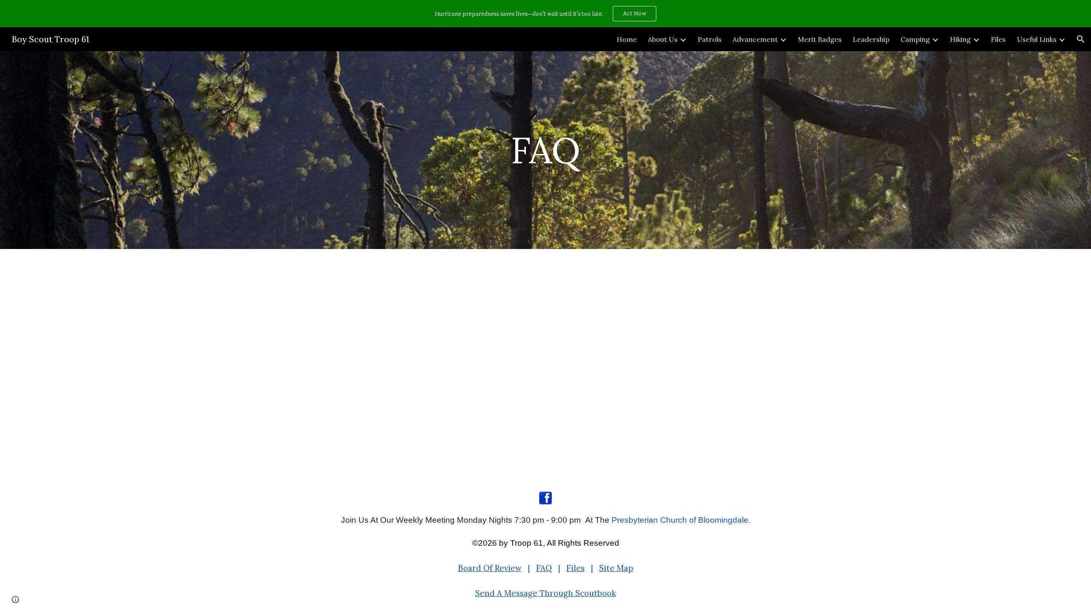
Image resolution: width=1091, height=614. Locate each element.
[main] (545, 149)
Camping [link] (915, 39)
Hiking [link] (960, 39)
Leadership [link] (871, 39)
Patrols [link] (710, 39)
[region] (545, 13)
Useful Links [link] (1036, 39)
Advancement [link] (755, 39)
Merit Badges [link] (820, 39)
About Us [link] (663, 39)
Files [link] (998, 39)
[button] (1081, 39)
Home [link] (627, 39)
